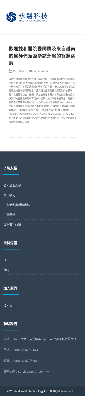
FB (5, 260)
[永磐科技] (27, 32)
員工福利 (9, 195)
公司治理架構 (12, 185)
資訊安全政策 (12, 224)
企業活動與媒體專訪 (16, 205)
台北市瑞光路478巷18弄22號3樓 (42, 339)
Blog (6, 269)
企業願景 (9, 214)
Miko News (41, 71)
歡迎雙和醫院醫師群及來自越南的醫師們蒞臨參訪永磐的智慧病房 (42, 56)
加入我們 (9, 305)
